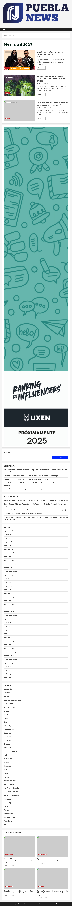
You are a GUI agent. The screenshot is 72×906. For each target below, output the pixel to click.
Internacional (9, 748)
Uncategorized (9, 817)
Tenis (6, 806)
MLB (5, 755)
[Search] (69, 29)
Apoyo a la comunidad (12, 700)
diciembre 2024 (10, 604)
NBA (5, 770)
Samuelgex (8, 504)
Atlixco (6, 711)
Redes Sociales (10, 781)
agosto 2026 (8, 531)
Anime (6, 696)
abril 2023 (7, 674)
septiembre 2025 (10, 571)
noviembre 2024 (10, 608)
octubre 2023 (9, 656)
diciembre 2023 (10, 648)
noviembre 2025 (10, 564)
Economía (7, 737)
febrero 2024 (9, 641)
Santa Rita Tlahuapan (12, 795)
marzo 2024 (8, 637)
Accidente (8, 689)
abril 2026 (7, 546)
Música (6, 762)
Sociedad (7, 799)
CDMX (6, 715)
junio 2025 (7, 582)
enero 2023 (8, 678)
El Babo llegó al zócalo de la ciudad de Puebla (19, 60)
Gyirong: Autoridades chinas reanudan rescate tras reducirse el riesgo (31, 476)
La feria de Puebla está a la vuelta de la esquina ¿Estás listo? (19, 110)
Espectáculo (9, 740)
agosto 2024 (8, 619)
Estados (7, 744)
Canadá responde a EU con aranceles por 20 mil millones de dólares (30, 479)
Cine (5, 722)
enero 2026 (8, 557)
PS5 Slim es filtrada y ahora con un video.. (20, 517)
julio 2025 (7, 579)
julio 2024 (7, 623)
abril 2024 (7, 634)
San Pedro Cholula (11, 792)
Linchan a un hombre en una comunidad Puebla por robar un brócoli (19, 85)
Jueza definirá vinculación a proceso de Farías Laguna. (25, 489)
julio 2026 (7, 535)
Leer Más (41, 68)
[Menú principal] (4, 29)
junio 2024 (7, 626)
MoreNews (46, 904)
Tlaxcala (7, 810)
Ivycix (6, 510)
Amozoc (7, 693)
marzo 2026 (8, 549)
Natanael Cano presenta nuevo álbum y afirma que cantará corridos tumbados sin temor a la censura (19, 846)
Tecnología (8, 803)
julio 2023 (7, 667)
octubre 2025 (9, 568)
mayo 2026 (8, 542)
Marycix (7, 500)
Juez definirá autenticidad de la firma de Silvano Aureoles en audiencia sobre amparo (52, 878)
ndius (39, 57)
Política (6, 773)
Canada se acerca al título (38, 513)
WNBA (6, 825)
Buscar (7, 452)
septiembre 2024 (10, 615)
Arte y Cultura (9, 704)
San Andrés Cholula (11, 788)
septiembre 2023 (10, 659)
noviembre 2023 (10, 652)
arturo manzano (10, 707)
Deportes (7, 733)
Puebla (7, 67)
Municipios (8, 759)
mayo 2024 (8, 630)
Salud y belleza (9, 784)
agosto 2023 (8, 663)
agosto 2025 (8, 575)
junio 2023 (7, 670)
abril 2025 (7, 590)
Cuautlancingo (9, 729)
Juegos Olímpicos (11, 751)
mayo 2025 (8, 586)
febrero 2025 (9, 597)
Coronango (8, 726)
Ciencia (6, 718)
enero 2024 (8, 645)
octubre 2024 (9, 612)
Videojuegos (9, 821)
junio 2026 (7, 538)
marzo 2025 (8, 593)
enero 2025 (8, 601)
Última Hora (8, 814)
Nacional (7, 766)
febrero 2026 (9, 553)
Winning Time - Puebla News (15, 513)
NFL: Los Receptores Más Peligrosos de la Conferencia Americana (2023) (40, 500)
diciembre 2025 (10, 560)
